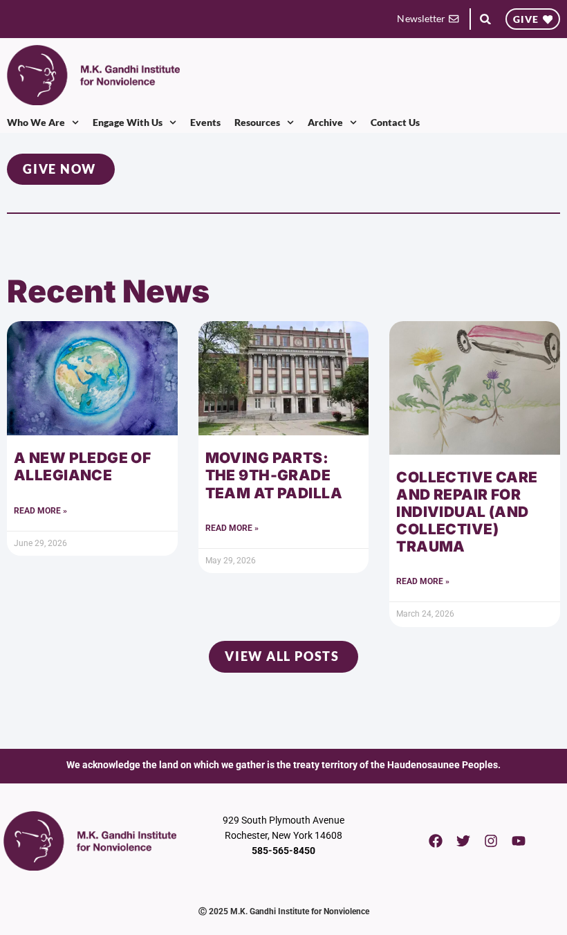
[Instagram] (491, 841)
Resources (257, 122)
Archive (325, 122)
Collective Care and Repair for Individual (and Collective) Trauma (466, 512)
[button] (486, 19)
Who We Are (36, 122)
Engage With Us (127, 122)
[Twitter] (463, 841)
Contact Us (395, 122)
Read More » (40, 511)
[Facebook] (435, 841)
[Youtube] (518, 841)
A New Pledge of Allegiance (82, 466)
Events (205, 122)
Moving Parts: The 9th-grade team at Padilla (273, 475)
